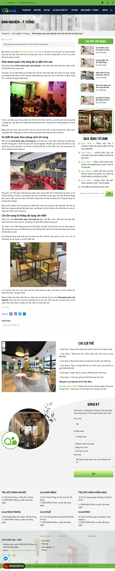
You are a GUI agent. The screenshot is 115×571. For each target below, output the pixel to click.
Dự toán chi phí (81, 451)
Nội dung (77, 455)
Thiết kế (45, 544)
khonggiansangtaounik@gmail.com (22, 550)
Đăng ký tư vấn (81, 447)
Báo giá (47, 10)
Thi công (74, 10)
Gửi (109, 193)
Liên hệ (105, 10)
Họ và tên (77, 418)
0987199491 (9, 520)
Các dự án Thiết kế (60, 10)
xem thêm (5, 307)
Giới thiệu (37, 10)
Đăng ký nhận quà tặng (84, 444)
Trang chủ (26, 10)
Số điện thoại (79, 431)
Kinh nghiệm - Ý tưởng (89, 10)
